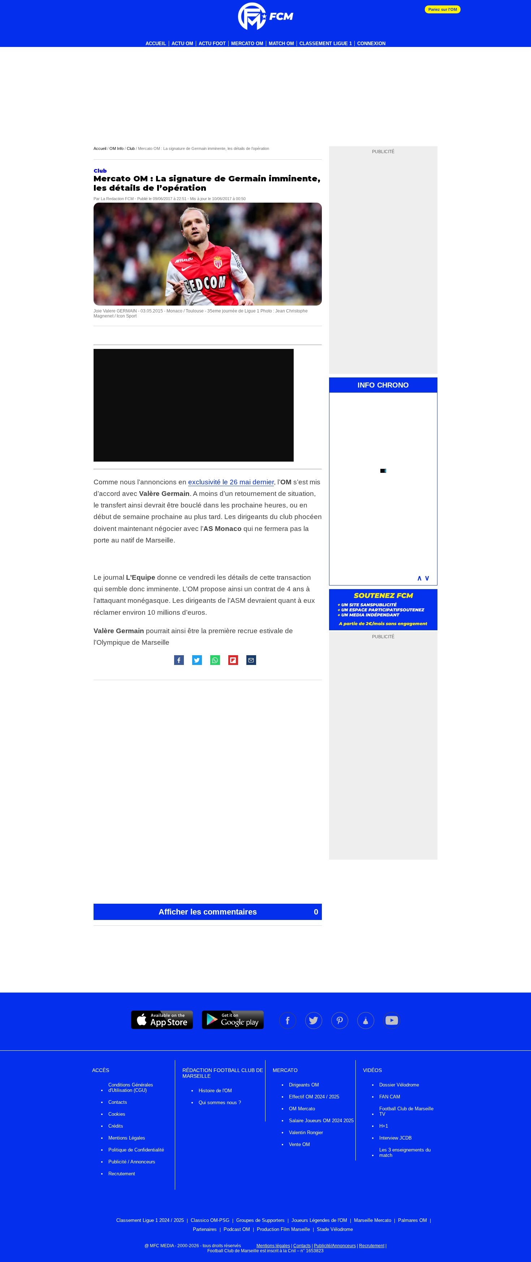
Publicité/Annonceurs (335, 1245)
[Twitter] (314, 1027)
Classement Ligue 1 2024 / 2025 (150, 1220)
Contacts (117, 1102)
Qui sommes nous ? (220, 1102)
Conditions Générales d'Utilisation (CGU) (130, 1087)
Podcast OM (237, 1229)
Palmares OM (412, 1220)
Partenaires (205, 1229)
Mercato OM (247, 43)
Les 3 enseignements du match (405, 1152)
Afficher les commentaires (238, 911)
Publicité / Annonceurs (131, 1161)
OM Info (116, 148)
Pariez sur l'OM (442, 9)
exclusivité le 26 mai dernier (231, 482)
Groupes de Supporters (260, 1220)
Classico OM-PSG (210, 1220)
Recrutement (121, 1173)
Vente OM (299, 1144)
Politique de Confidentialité (136, 1150)
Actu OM (182, 43)
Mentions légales (273, 1245)
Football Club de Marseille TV (406, 1111)
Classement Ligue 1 (325, 43)
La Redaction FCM (117, 198)
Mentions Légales (126, 1138)
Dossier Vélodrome (399, 1085)
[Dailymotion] (366, 1027)
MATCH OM (281, 43)
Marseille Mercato (372, 1220)
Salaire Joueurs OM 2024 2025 (321, 1120)
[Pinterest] (340, 1027)
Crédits (115, 1126)
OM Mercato (302, 1108)
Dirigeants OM (304, 1085)
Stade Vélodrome (335, 1229)
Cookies (116, 1114)
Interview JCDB (395, 1138)
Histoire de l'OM (215, 1090)
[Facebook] (288, 1027)
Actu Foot (212, 43)
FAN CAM (389, 1096)
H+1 (383, 1126)
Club (131, 148)
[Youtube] (391, 1027)
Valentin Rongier (306, 1132)
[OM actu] (265, 16)
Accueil (156, 43)
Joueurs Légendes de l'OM (319, 1220)
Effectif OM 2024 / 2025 (314, 1096)
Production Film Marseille (283, 1229)
